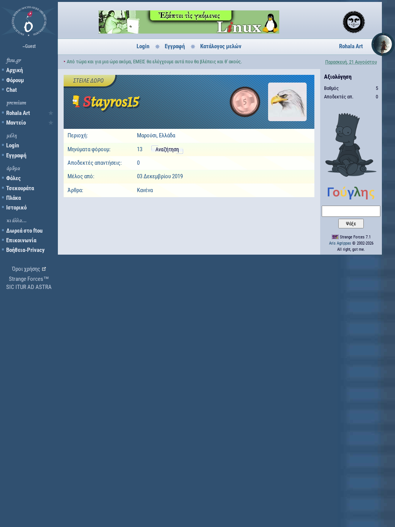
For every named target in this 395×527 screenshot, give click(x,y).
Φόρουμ (15, 80)
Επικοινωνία (21, 240)
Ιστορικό (16, 207)
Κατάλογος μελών (220, 46)
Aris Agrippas (340, 243)
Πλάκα (13, 197)
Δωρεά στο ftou (24, 230)
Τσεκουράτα (20, 188)
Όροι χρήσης (26, 268)
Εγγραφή (16, 155)
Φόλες (13, 178)
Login (12, 145)
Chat (11, 89)
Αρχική (14, 70)
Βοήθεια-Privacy (25, 250)
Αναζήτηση (167, 149)
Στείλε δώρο (88, 80)
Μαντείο (16, 122)
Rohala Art (18, 113)
